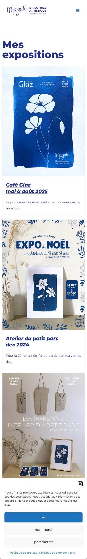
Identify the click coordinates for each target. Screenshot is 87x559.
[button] (80, 484)
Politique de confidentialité (57, 552)
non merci (43, 529)
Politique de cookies (23, 552)
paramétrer (43, 542)
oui (43, 517)
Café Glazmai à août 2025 (27, 188)
